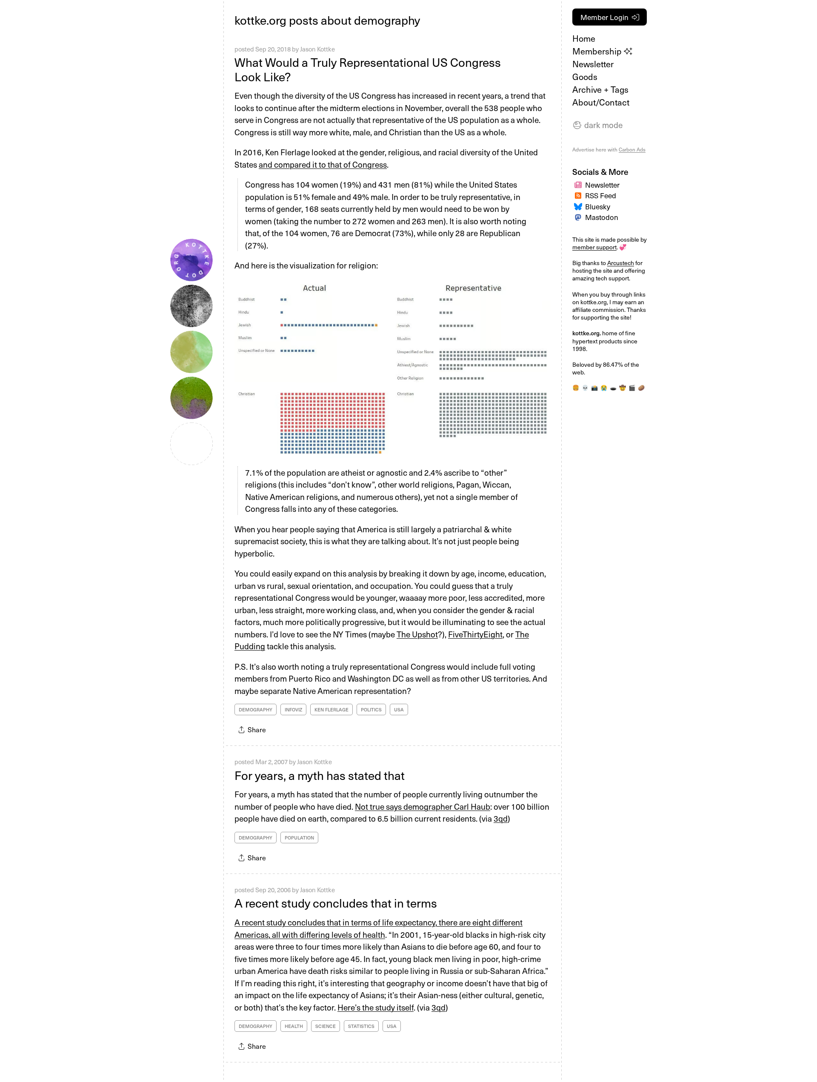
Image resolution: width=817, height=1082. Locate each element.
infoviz (293, 709)
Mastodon (601, 217)
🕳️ (613, 387)
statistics (361, 1026)
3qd (501, 818)
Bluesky (597, 206)
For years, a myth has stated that (319, 775)
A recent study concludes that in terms (335, 903)
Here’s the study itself (375, 1007)
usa (392, 1026)
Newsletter (593, 63)
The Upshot (417, 634)
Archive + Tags (600, 89)
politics (371, 709)
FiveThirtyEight (475, 634)
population (299, 837)
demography (255, 709)
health (294, 1026)
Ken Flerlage (331, 709)
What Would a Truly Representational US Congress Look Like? (367, 69)
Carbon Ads (632, 149)
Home (583, 38)
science (325, 1026)
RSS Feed (600, 195)
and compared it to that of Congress (323, 164)
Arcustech (620, 262)
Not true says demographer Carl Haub (422, 806)
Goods (584, 76)
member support (594, 247)
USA (399, 709)
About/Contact (600, 102)
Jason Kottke (317, 49)
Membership (598, 51)
